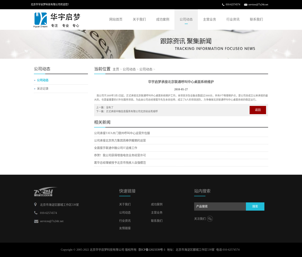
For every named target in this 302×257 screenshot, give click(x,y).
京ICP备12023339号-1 (151, 249)
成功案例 (162, 19)
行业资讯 (233, 19)
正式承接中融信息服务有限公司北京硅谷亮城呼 (132, 111)
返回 (258, 109)
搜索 (255, 206)
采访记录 (42, 88)
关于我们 (139, 19)
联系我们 (256, 19)
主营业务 (209, 19)
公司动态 (186, 19)
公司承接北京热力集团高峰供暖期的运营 (120, 140)
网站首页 (115, 19)
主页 (116, 69)
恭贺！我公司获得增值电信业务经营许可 (120, 155)
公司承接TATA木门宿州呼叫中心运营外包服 (122, 133)
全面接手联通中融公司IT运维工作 (115, 147)
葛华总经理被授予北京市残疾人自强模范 (120, 162)
